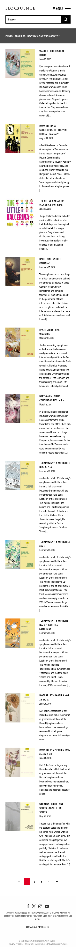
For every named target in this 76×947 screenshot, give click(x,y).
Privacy (12, 944)
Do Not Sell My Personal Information (40, 944)
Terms (20, 944)
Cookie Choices (61, 944)
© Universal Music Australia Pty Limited (37, 940)
